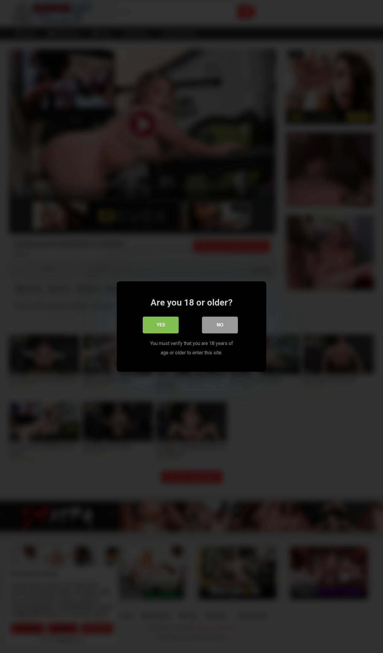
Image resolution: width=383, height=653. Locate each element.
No (220, 325)
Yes (160, 325)
